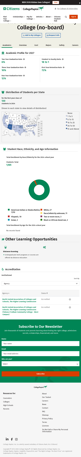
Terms (44, 422)
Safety (61, 45)
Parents (6, 409)
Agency (6, 284)
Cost (36, 45)
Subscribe (40, 374)
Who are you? (7, 359)
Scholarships (18, 17)
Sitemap (45, 415)
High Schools (8, 405)
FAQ (43, 412)
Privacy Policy (47, 419)
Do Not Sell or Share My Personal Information (55, 431)
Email (4, 349)
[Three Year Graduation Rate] (25, 67)
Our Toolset (46, 397)
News (44, 404)
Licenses (45, 426)
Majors (48, 45)
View (55, 2)
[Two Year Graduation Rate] (24, 59)
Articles (39, 17)
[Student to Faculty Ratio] (62, 59)
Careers (75, 45)
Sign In (73, 17)
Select (5, 364)
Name (4, 339)
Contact (45, 408)
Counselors (7, 398)
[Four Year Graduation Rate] (24, 76)
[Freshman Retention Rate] (63, 67)
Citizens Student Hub (57, 19)
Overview (23, 45)
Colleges (6, 402)
